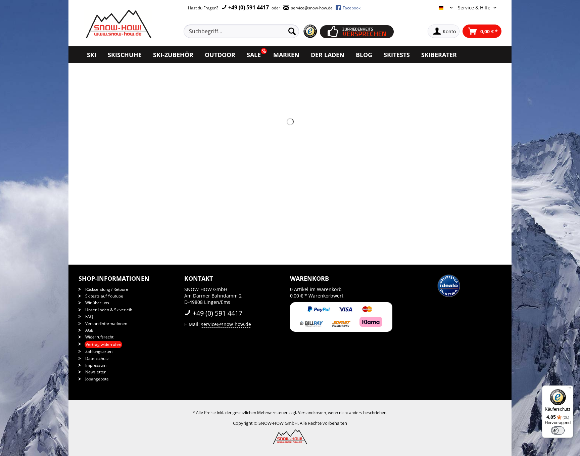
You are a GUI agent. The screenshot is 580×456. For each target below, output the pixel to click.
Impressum (95, 365)
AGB (89, 330)
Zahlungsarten (98, 351)
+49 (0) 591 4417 (248, 7)
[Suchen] (292, 31)
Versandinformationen (106, 323)
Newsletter (95, 372)
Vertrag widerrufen (103, 344)
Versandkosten (312, 412)
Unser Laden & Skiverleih (108, 310)
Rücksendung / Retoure (106, 289)
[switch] (558, 430)
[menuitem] (249, 31)
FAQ (89, 316)
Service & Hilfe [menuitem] (475, 7)
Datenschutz (97, 358)
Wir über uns (97, 303)
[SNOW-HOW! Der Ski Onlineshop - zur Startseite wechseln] (118, 24)
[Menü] (569, 389)
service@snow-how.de (226, 324)
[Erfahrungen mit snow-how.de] (310, 31)
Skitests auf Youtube (104, 296)
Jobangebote (97, 379)
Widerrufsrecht (99, 337)
